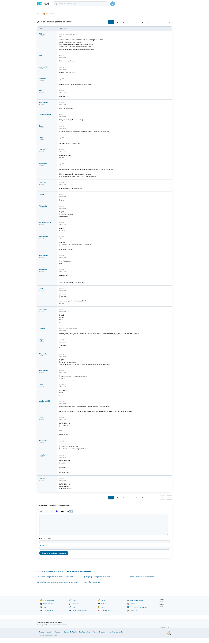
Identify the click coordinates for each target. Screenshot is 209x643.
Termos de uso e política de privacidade (108, 632)
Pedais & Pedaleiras (136, 600)
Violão (103, 600)
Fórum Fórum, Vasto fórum (92, 582)
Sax (102, 607)
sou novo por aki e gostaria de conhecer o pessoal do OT (55, 577)
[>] (169, 22)
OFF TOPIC (50, 14)
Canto (45, 607)
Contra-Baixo (76, 604)
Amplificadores (48, 604)
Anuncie (58, 632)
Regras (41, 632)
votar (64, 57)
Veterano (41, 35)
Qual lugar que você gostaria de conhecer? (98, 577)
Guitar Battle (105, 610)
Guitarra (74, 600)
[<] (163, 22)
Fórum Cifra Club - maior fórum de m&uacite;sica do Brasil (43, 4)
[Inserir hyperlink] (57, 511)
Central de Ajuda (70, 632)
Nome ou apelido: (45, 539)
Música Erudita (48, 610)
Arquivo (49, 632)
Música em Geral (48, 600)
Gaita (73, 607)
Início (38, 14)
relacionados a (67, 571)
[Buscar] (112, 3)
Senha (41, 545)
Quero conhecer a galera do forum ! (142, 577)
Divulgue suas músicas (79, 610)
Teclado (103, 604)
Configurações (84, 632)
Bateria (132, 604)
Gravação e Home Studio (138, 607)
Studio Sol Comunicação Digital (169, 632)
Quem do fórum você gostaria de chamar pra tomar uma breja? (57, 582)
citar (60, 36)
